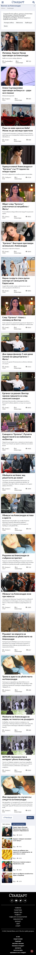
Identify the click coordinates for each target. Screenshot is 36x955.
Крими (6, 26)
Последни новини (9, 23)
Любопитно (19, 23)
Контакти (18, 948)
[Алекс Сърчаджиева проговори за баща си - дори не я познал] (18, 76)
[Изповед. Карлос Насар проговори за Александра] (18, 41)
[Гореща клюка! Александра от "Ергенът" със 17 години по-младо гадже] (18, 154)
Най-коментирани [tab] (18, 824)
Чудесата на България (18, 917)
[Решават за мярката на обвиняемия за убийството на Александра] (18, 622)
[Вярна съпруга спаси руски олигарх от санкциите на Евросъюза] (18, 266)
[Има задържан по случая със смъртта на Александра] (18, 785)
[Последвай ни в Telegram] (25, 900)
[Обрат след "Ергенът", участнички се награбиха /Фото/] (18, 192)
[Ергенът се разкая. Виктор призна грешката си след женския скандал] (18, 381)
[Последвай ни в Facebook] (12, 900)
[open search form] (33, 2)
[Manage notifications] (31, 951)
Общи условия (18, 939)
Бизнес (18, 921)
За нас (18, 937)
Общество (18, 912)
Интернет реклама (18, 943)
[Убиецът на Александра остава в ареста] (18, 503)
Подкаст (18, 914)
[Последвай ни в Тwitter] (20, 900)
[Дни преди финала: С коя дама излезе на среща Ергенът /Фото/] (18, 342)
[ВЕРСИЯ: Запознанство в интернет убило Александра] (18, 745)
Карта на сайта (18, 950)
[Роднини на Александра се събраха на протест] (18, 543)
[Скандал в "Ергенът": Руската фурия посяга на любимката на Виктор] (18, 422)
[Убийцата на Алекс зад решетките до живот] (18, 463)
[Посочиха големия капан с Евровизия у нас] (7, 866)
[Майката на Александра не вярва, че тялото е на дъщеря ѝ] (18, 705)
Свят (18, 923)
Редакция (18, 941)
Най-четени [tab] (6, 824)
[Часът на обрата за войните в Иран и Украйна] (7, 878)
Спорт (18, 926)
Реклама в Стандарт (18, 946)
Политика (18, 910)
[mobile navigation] (2, 2)
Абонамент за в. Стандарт (18, 953)
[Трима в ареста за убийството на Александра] (18, 664)
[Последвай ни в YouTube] (16, 900)
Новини (3, 8)
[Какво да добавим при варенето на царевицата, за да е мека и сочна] (7, 855)
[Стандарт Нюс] (18, 897)
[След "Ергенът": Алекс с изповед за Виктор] (18, 305)
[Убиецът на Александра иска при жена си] (18, 582)
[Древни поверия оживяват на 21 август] (7, 843)
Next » (30, 817)
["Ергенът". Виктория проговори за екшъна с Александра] (18, 231)
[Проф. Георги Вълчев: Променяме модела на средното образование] (7, 831)
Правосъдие (28, 23)
